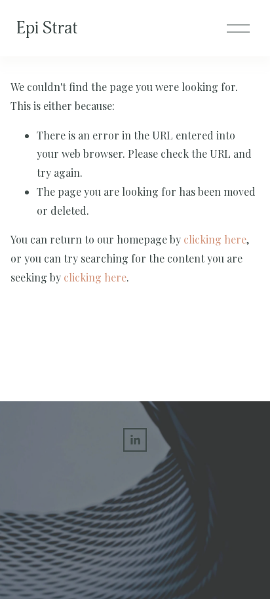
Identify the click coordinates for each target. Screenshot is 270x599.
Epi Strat (47, 28)
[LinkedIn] (135, 440)
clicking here (214, 239)
